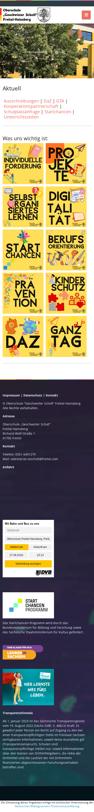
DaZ (48, 101)
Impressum (11, 395)
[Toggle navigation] (86, 15)
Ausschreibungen (21, 101)
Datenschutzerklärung (65, 806)
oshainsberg (38, 52)
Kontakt (52, 395)
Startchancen (57, 111)
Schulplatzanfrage (22, 111)
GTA (60, 101)
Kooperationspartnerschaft (31, 106)
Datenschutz (32, 395)
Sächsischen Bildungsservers (32, 806)
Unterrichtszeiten (21, 117)
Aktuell (60, 52)
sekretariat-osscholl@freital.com (34, 459)
